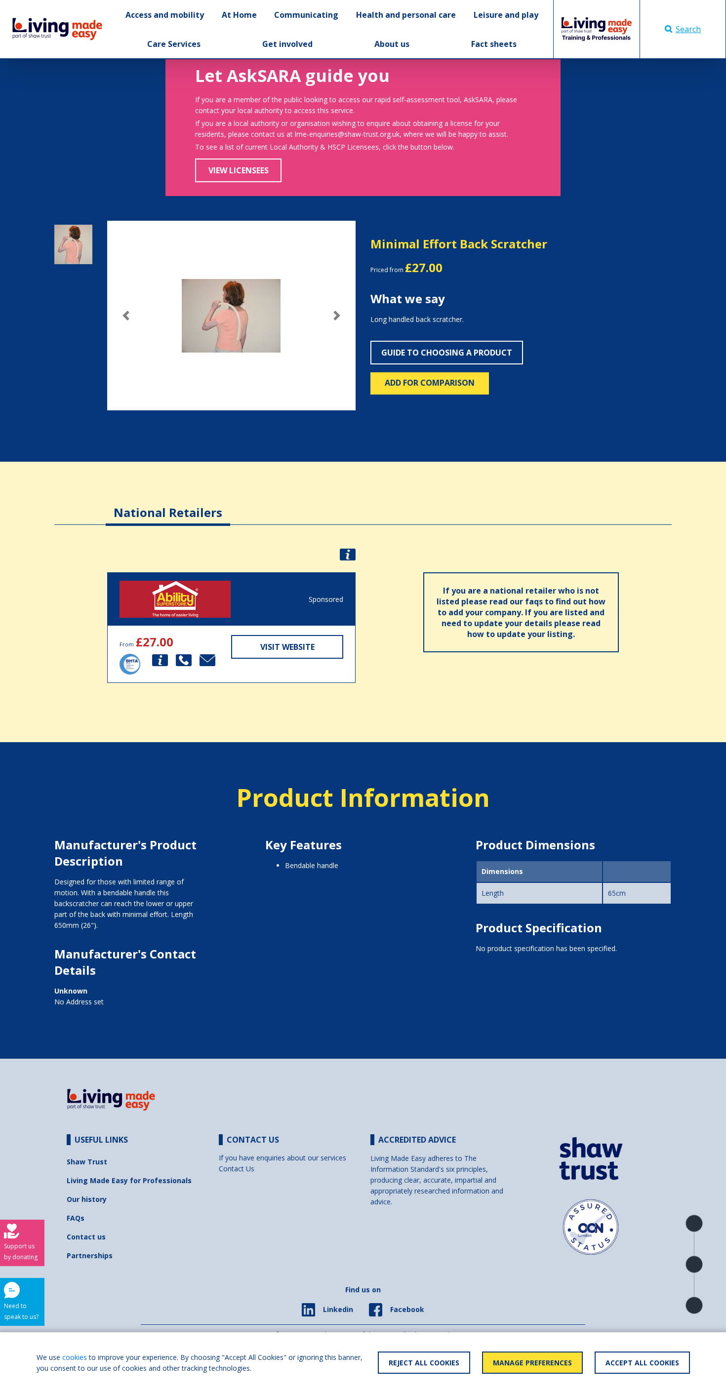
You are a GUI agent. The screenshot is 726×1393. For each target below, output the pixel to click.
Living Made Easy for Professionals (129, 1180)
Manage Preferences (532, 1362)
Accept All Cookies (642, 1362)
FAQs (75, 1218)
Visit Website (287, 646)
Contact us (86, 1236)
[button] (125, 315)
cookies (74, 1357)
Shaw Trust (87, 1161)
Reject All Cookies (424, 1362)
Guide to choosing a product (446, 352)
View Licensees (238, 170)
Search (688, 29)
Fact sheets (494, 44)
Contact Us (236, 1168)
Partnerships (90, 1255)
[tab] (168, 504)
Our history (87, 1199)
